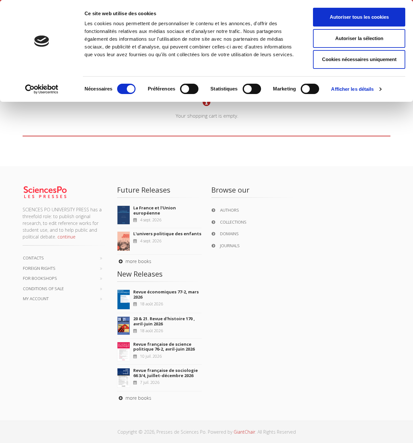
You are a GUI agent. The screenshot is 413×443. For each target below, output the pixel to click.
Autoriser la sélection (359, 38)
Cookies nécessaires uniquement (359, 59)
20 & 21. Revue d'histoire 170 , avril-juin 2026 (164, 321)
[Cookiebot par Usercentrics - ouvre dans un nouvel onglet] (42, 89)
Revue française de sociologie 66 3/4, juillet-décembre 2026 (165, 372)
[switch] (189, 89)
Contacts (33, 258)
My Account (36, 298)
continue (66, 237)
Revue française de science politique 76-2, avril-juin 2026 (164, 346)
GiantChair (244, 432)
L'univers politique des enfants (167, 234)
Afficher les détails (352, 89)
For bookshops (40, 278)
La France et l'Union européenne (154, 210)
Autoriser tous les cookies (359, 17)
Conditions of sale (43, 288)
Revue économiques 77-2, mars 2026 (166, 294)
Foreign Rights (39, 268)
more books (137, 261)
